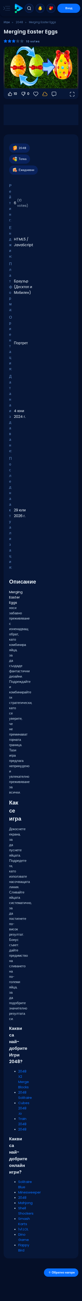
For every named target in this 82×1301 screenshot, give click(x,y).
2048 (19, 22)
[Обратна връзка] (54, 94)
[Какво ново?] (40, 8)
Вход (68, 8)
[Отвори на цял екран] (72, 94)
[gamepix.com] (18, 8)
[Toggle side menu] (5, 8)
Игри (7, 22)
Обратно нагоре (63, 1272)
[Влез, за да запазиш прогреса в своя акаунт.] (45, 94)
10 (15, 93)
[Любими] (51, 8)
